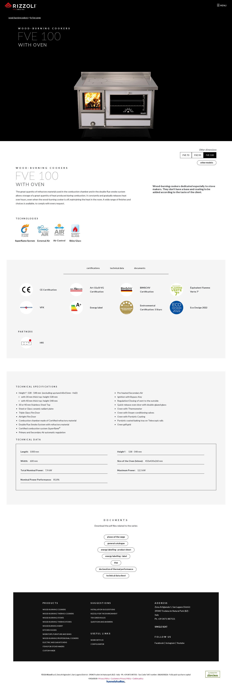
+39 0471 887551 (130, 675)
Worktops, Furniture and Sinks (57, 634)
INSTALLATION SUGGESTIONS (103, 609)
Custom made (49, 651)
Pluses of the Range (116, 537)
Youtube (180, 643)
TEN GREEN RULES (98, 618)
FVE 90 (197, 155)
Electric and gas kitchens (55, 642)
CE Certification (48, 289)
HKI (42, 342)
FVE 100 (210, 155)
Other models (206, 162)
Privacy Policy (104, 678)
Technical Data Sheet (116, 575)
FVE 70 (186, 155)
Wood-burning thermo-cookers (58, 614)
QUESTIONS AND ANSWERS (102, 622)
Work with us (97, 640)
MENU (221, 5)
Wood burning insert (53, 626)
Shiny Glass (75, 240)
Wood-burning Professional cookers (60, 638)
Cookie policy (138, 678)
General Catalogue (116, 543)
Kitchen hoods (50, 630)
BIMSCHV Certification (147, 289)
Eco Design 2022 (198, 307)
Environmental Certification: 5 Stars (151, 307)
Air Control (59, 240)
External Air (43, 240)
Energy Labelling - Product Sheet (116, 550)
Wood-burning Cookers (18, 18)
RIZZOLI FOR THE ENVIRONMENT (104, 614)
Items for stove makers (53, 646)
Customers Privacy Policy (121, 678)
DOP (116, 563)
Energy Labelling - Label (116, 556)
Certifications (93, 268)
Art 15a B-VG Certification (97, 289)
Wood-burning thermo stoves (57, 622)
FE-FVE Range (35, 18)
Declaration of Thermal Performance (116, 569)
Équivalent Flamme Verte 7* (200, 289)
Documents (139, 268)
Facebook (159, 643)
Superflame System (25, 240)
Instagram (170, 643)
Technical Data (117, 268)
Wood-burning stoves (53, 618)
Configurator (97, 644)
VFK (42, 307)
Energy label (96, 307)
